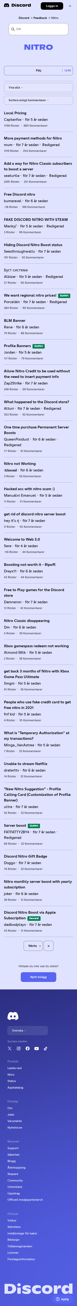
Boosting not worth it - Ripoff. (30, 565)
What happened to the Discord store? (36, 402)
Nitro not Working (20, 464)
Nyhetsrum (14, 1127)
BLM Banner (14, 321)
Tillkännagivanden (19, 1246)
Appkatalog (15, 1087)
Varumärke (14, 1121)
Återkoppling (16, 1167)
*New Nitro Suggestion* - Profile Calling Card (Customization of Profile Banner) (37, 794)
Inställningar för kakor (22, 1233)
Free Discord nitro (19, 194)
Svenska (18, 1030)
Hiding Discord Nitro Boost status (33, 245)
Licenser (13, 1252)
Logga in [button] (52, 5)
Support (13, 1148)
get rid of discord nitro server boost (35, 514)
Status (11, 1081)
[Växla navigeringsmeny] (70, 6)
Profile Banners (17, 346)
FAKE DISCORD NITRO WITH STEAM (36, 220)
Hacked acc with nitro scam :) (29, 489)
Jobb (10, 1114)
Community (15, 1180)
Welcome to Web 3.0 (22, 539)
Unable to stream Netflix (25, 764)
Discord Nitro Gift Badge (25, 856)
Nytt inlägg (38, 977)
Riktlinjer (13, 1239)
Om (9, 1108)
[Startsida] (17, 6)
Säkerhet (13, 1154)
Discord (24, 17)
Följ (38, 70)
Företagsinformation (21, 1259)
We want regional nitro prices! (30, 295)
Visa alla (15, 87)
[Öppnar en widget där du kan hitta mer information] (62, 1299)
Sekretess (14, 1226)
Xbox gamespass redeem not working (36, 646)
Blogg (11, 1161)
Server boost (15, 825)
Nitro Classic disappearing (27, 621)
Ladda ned (14, 1068)
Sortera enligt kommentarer (28, 100)
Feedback (40, 17)
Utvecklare (14, 1186)
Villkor (11, 1220)
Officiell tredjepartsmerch (25, 1199)
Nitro (10, 1074)
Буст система (16, 270)
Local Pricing (15, 113)
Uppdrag (13, 1193)
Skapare (12, 1173)
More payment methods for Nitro (33, 138)
